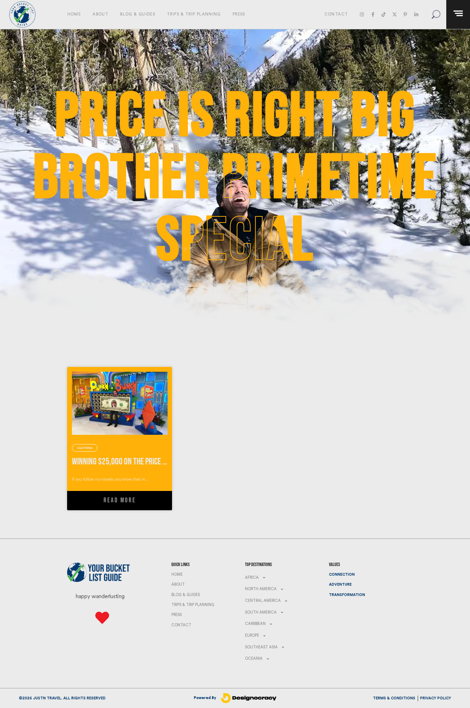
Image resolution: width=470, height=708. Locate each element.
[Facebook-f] (372, 14)
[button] (435, 14)
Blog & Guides (137, 14)
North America (261, 589)
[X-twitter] (394, 14)
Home (74, 14)
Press (239, 14)
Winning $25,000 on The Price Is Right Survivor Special (155, 461)
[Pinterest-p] (405, 14)
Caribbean (255, 624)
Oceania (254, 658)
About (100, 14)
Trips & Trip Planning (194, 14)
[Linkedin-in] (416, 14)
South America (261, 612)
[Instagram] (362, 14)
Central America (263, 601)
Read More (120, 500)
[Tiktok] (383, 14)
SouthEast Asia (261, 647)
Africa (252, 577)
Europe (252, 635)
